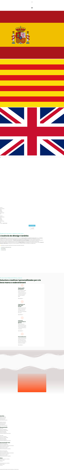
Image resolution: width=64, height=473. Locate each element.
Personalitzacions (22, 336)
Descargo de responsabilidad (4, 430)
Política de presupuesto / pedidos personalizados (7, 445)
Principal (1, 207)
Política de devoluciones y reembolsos (5, 448)
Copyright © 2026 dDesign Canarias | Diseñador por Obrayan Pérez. (9, 469)
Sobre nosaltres (2, 208)
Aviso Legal (1, 428)
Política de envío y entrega (3, 447)
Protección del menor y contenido (4, 463)
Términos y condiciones (3, 429)
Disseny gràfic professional (21, 288)
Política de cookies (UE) (3, 432)
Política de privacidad (3, 431)
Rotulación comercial (3, 423)
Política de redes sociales (3, 443)
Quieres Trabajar (2, 464)
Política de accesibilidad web (4, 444)
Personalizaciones (2, 424)
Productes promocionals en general (22, 321)
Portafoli (1, 211)
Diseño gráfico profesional (3, 425)
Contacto (1, 465)
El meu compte (2, 212)
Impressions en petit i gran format (21, 305)
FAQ (0, 222)
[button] (32, 214)
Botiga (1, 210)
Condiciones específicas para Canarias (5, 433)
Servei (1, 209)
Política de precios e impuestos (4, 446)
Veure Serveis (20, 298)
